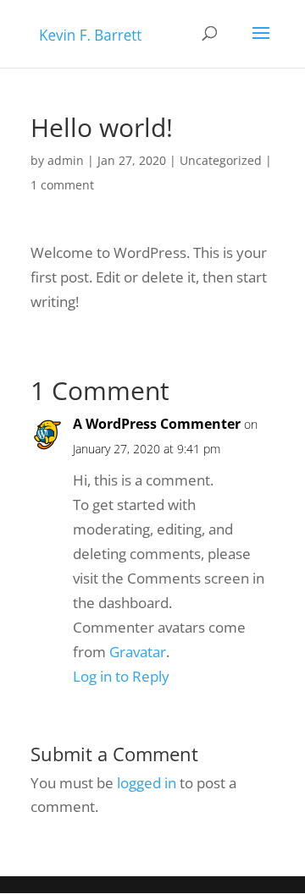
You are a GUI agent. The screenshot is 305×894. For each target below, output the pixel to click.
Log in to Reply (121, 676)
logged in (146, 783)
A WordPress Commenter (157, 423)
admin (65, 160)
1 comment (62, 185)
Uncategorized (221, 160)
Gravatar (137, 651)
